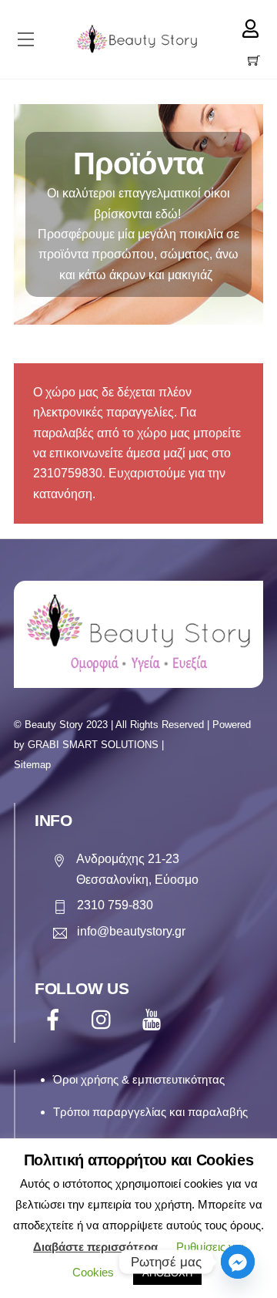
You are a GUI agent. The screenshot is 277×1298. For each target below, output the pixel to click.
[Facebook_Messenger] (238, 1262)
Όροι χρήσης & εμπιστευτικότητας (139, 1079)
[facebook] (56, 1019)
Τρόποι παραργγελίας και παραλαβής (150, 1111)
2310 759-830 (115, 905)
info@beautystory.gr (131, 931)
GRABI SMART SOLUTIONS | (96, 744)
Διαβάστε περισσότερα (95, 1246)
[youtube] (154, 1019)
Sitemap (32, 764)
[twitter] (105, 1019)
